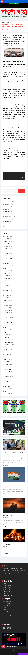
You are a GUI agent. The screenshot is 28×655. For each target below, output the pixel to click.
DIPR (5, 583)
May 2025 (6, 273)
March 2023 (7, 337)
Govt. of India (7, 587)
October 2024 (7, 290)
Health (5, 209)
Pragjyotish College (8, 595)
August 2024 (7, 295)
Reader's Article (8, 216)
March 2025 (7, 278)
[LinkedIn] (17, 6)
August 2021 (7, 384)
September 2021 (8, 381)
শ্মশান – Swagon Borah (8, 544)
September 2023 (8, 322)
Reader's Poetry (7, 219)
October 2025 (7, 261)
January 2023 (7, 342)
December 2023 (8, 315)
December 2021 (8, 374)
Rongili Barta (15, 45)
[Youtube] (11, 6)
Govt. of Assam (7, 585)
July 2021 (6, 386)
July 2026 (6, 238)
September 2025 (8, 263)
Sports (5, 226)
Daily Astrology (7, 201)
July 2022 (6, 357)
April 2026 (6, 246)
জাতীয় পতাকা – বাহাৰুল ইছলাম (8, 485)
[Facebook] (5, 6)
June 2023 (6, 329)
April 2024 (6, 305)
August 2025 (7, 266)
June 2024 (6, 300)
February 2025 (7, 280)
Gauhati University (8, 589)
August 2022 (7, 354)
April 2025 (6, 275)
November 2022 (8, 347)
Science (6, 224)
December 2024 (8, 285)
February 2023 (7, 339)
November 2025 (8, 258)
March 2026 (7, 248)
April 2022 (6, 364)
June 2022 (6, 359)
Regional (7, 164)
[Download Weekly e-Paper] (3, 646)
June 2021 (6, 388)
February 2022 (7, 369)
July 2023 (6, 327)
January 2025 (7, 283)
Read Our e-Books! (22, 654)
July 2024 (6, 297)
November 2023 (8, 317)
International (7, 211)
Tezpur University (8, 591)
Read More (5, 465)
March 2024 (7, 307)
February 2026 (7, 251)
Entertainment (7, 206)
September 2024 (8, 293)
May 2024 (6, 302)
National (6, 214)
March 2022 (7, 366)
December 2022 (8, 344)
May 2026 (6, 243)
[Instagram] (14, 6)
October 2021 (7, 379)
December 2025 (8, 256)
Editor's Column (8, 204)
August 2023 (7, 325)
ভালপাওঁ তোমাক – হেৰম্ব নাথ (8, 515)
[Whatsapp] (20, 6)
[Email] (23, 6)
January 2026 (7, 253)
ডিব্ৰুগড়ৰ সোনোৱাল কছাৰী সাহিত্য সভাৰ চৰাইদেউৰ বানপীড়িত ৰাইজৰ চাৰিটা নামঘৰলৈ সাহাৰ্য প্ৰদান (13, 453)
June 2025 (6, 270)
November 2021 (8, 376)
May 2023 (6, 332)
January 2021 (7, 393)
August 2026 (7, 236)
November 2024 (8, 288)
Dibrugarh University (8, 593)
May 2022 (6, 361)
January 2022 (7, 371)
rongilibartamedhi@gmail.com (9, 573)
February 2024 (7, 310)
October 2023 (7, 320)
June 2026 (6, 241)
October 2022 (7, 349)
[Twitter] (8, 6)
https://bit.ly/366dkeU (9, 118)
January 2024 (7, 312)
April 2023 (6, 334)
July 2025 (6, 268)
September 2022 (8, 352)
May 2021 (6, 391)
